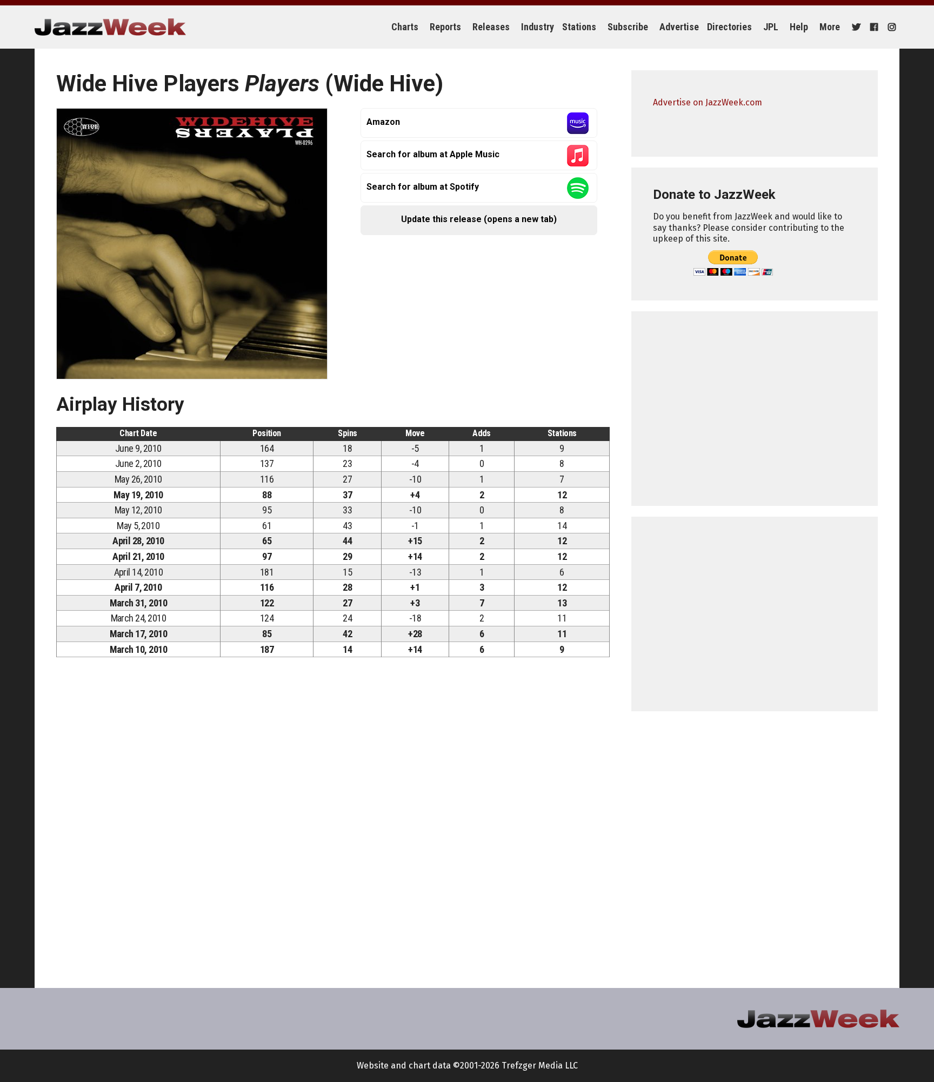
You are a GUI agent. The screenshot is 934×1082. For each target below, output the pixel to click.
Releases (491, 26)
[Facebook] (873, 27)
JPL (770, 26)
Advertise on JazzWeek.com (707, 102)
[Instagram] (890, 27)
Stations (579, 26)
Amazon (383, 122)
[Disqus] (333, 817)
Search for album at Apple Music (432, 154)
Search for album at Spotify (422, 187)
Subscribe (628, 26)
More (829, 26)
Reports (445, 26)
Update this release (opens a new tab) (479, 219)
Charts (404, 26)
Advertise (679, 26)
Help (799, 26)
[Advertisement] (754, 408)
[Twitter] (855, 27)
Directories (729, 26)
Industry (537, 26)
